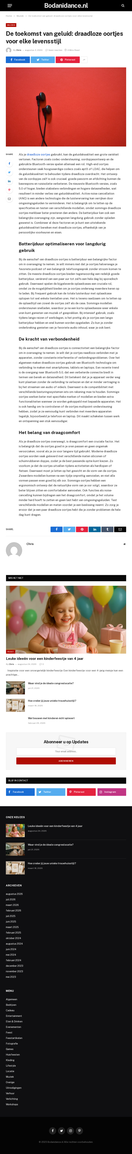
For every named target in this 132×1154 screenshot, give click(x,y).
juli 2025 (10, 916)
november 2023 (14, 971)
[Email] (9, 198)
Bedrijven (11, 1005)
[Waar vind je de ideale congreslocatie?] (15, 687)
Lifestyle (11, 1065)
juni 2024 (11, 949)
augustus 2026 (14, 894)
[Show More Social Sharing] (84, 59)
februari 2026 (13, 910)
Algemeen (11, 999)
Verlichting (12, 1099)
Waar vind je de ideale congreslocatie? (51, 683)
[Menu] (10, 6)
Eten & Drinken (14, 1021)
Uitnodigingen (13, 1087)
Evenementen (13, 1027)
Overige (10, 1082)
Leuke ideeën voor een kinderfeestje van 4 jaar (44, 659)
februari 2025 (13, 932)
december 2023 (14, 965)
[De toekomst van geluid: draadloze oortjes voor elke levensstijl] (66, 106)
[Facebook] (9, 163)
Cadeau (10, 1010)
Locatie (10, 1071)
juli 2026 (10, 899)
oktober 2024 (13, 938)
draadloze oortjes (38, 154)
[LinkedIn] (9, 181)
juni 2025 (11, 921)
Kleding (10, 1060)
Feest (10, 652)
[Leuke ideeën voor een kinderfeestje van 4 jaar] (66, 620)
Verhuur (10, 1093)
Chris (18, 50)
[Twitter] (9, 172)
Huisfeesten (13, 1054)
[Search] (122, 6)
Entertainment (14, 1016)
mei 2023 (11, 977)
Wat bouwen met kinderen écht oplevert (51, 718)
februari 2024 (13, 960)
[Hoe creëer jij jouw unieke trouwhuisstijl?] (15, 705)
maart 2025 (12, 927)
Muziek (11, 25)
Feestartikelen (14, 1038)
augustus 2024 (14, 943)
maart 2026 (12, 905)
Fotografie (12, 1043)
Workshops (12, 1104)
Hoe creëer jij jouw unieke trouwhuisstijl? (52, 700)
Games (9, 1049)
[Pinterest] (9, 189)
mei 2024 (11, 954)
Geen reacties (55, 50)
